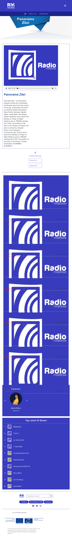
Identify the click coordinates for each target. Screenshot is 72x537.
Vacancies (48, 502)
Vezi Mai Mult (8, 381)
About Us (33, 14)
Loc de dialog (18, 480)
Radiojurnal (17, 427)
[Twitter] (37, 506)
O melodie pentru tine (21, 453)
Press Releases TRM (36, 502)
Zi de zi (16, 433)
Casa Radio (17, 486)
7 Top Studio (17, 446)
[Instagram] (40, 506)
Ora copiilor (17, 473)
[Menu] (65, 5)
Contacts (23, 502)
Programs (43, 14)
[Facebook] (33, 506)
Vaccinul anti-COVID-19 (21, 466)
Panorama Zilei (18, 460)
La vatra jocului (18, 440)
